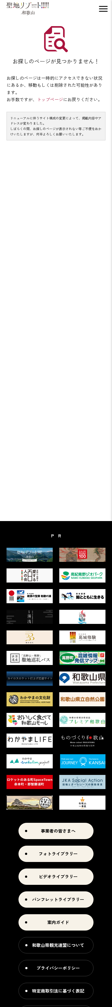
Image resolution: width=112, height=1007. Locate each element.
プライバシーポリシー (58, 968)
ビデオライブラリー (58, 876)
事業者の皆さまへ (58, 830)
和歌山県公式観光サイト (28, 8)
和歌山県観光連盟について (58, 945)
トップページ (50, 99)
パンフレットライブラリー (58, 899)
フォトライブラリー (58, 853)
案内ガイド (58, 922)
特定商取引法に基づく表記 (58, 990)
